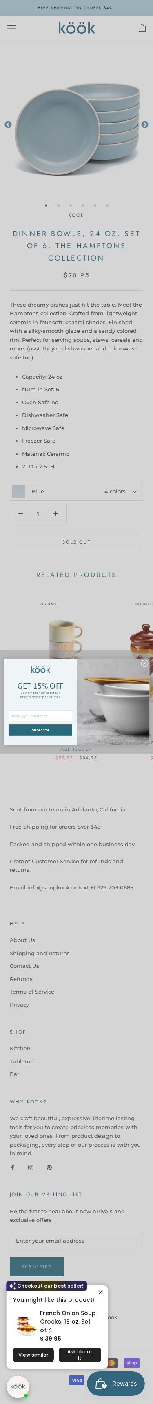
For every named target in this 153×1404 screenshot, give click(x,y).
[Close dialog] (144, 663)
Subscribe (40, 730)
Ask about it (80, 1355)
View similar (33, 1354)
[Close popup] (100, 1292)
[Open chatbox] (18, 1386)
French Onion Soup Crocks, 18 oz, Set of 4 (68, 1321)
